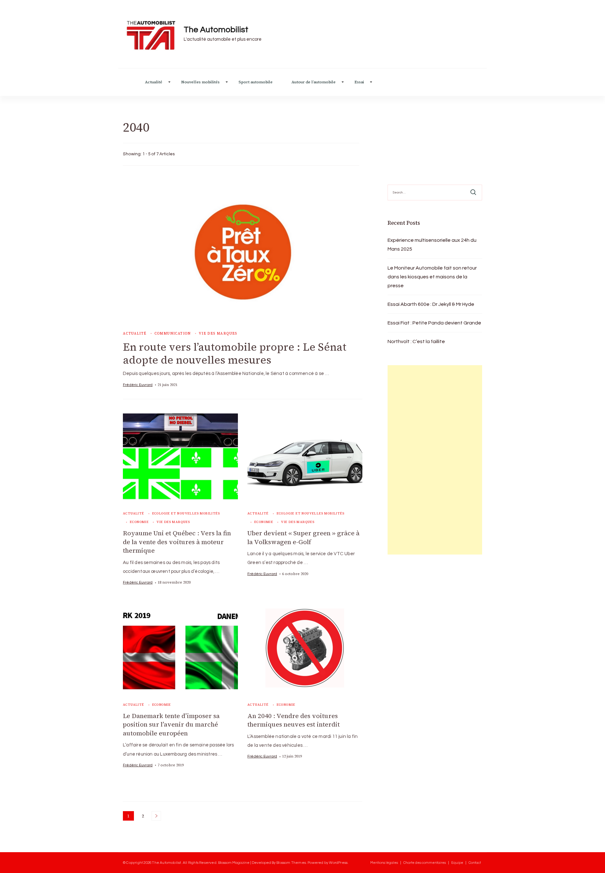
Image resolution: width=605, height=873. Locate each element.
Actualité (153, 82)
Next (156, 816)
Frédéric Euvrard (138, 385)
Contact (475, 862)
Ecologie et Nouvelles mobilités (186, 513)
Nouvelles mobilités (200, 82)
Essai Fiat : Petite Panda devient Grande (434, 322)
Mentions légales (384, 862)
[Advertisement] (435, 460)
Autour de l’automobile (313, 82)
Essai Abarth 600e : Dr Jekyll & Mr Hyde (431, 304)
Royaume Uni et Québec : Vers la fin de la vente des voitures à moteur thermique (177, 542)
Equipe (457, 862)
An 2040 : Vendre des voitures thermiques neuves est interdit (293, 720)
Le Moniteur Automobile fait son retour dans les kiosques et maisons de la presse (432, 276)
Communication (172, 333)
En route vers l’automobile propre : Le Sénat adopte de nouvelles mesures (234, 353)
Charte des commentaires (424, 862)
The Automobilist (216, 30)
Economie (139, 522)
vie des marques (218, 333)
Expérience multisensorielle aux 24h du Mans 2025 (432, 245)
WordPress (338, 862)
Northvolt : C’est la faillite (416, 341)
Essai (359, 82)
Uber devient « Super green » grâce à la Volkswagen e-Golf (303, 537)
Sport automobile (256, 82)
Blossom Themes (291, 862)
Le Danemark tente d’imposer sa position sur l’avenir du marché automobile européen (171, 724)
